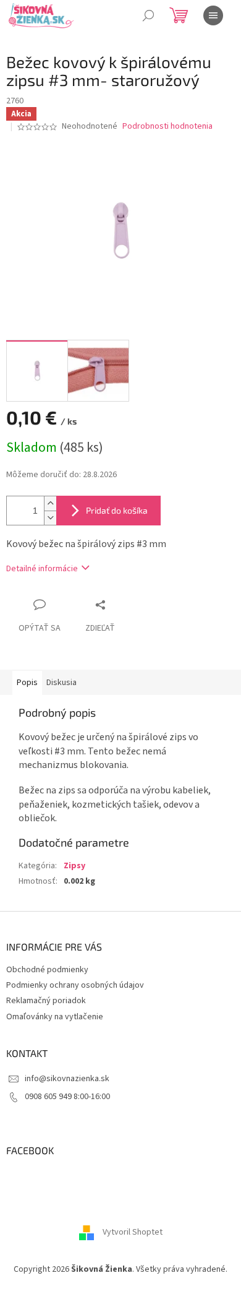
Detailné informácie (42, 569)
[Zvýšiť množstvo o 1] (50, 503)
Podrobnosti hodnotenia (167, 126)
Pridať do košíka (117, 510)
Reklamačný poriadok (46, 1001)
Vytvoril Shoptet (133, 1232)
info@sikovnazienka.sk (67, 1078)
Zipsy (74, 866)
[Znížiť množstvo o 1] (50, 518)
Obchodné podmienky (47, 970)
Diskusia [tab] (61, 682)
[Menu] (213, 15)
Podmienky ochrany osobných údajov (75, 985)
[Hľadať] (148, 15)
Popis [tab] (27, 682)
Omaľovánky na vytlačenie (54, 1017)
